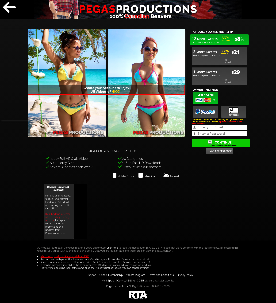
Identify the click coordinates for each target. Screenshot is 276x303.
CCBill (140, 280)
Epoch (111, 280)
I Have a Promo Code (219, 151)
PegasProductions (117, 286)
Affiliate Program (135, 275)
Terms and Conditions (161, 275)
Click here (112, 247)
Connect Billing (126, 280)
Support (91, 275)
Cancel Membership (111, 275)
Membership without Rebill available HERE (65, 256)
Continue (223, 143)
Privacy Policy (185, 275)
